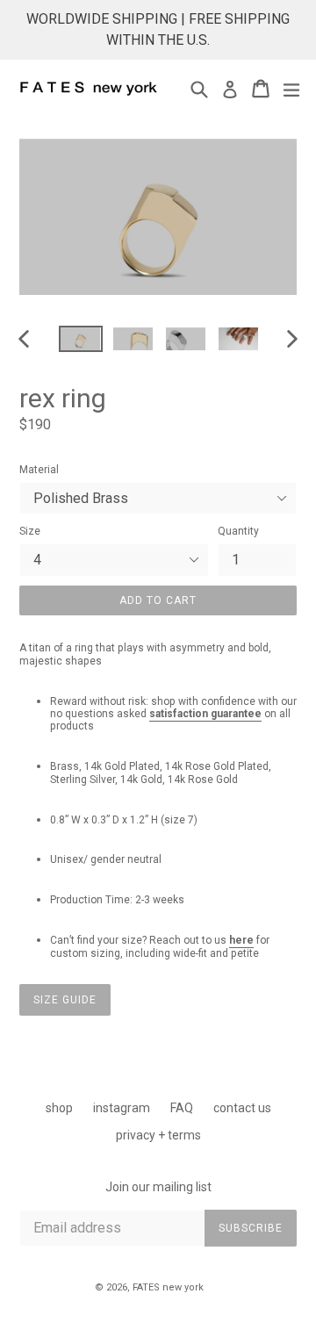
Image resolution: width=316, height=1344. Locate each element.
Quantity (238, 531)
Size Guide (65, 1000)
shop (59, 1108)
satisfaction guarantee (205, 714)
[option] (80, 338)
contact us (242, 1108)
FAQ (181, 1108)
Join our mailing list (158, 1187)
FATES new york (168, 1287)
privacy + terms (158, 1135)
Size (29, 531)
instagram (121, 1108)
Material (39, 470)
